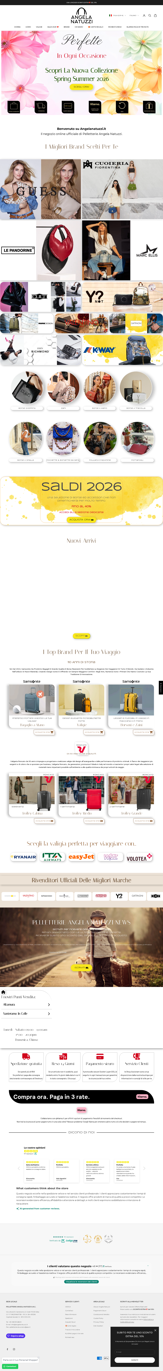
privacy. (148, 944)
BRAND (67, 27)
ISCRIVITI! (134, 1360)
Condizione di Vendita (101, 1314)
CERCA (68, 1307)
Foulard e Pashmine (100, 460)
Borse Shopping (27, 408)
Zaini (63, 408)
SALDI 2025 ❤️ (53, 27)
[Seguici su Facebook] (7, 1349)
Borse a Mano (99, 408)
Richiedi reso (69, 1337)
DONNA (17, 27)
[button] (19, 1168)
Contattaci (69, 1311)
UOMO (28, 27)
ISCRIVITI (80, 968)
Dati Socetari (98, 1326)
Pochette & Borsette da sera (62, 460)
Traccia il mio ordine (72, 1330)
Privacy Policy (98, 1322)
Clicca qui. (72, 1078)
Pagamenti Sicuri (99, 1311)
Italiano (133, 15)
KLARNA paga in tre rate (138, 27)
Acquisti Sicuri (70, 1322)
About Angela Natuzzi (101, 1307)
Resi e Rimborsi (70, 1314)
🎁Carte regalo (70, 1326)
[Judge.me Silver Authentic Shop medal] (108, 1239)
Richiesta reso (115, 27)
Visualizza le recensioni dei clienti (81, 1282)
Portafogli (137, 460)
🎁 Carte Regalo (95, 27)
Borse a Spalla (25, 460)
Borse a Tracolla (136, 408)
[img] (83, 1151)
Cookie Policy (98, 1318)
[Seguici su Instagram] (14, 1349)
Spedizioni (69, 1318)
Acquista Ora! (141, 732)
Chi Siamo (79, 27)
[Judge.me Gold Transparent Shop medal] (87, 1239)
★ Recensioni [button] (161, 687)
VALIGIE (39, 27)
